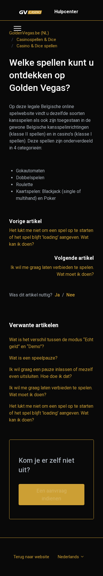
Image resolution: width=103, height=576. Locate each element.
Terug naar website (31, 556)
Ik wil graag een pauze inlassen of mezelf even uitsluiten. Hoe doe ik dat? (51, 373)
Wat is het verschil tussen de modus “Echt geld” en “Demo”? (51, 343)
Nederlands (69, 556)
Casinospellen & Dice (36, 39)
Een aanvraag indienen (52, 494)
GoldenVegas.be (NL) (29, 33)
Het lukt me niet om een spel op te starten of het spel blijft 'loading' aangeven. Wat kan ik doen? (51, 237)
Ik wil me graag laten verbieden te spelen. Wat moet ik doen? (50, 391)
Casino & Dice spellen (37, 45)
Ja (57, 295)
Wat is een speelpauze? (33, 358)
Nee (70, 295)
